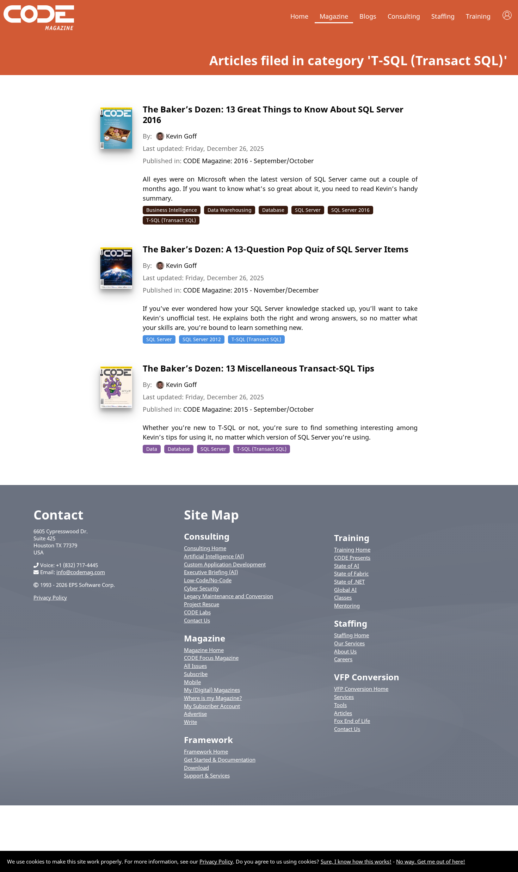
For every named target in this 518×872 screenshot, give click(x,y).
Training (478, 16)
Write (190, 721)
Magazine (334, 16)
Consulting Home (205, 548)
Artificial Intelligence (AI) (214, 556)
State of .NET (349, 581)
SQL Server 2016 (350, 210)
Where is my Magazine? (213, 697)
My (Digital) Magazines (212, 689)
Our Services (349, 643)
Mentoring (347, 605)
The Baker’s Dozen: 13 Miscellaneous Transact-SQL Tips (258, 368)
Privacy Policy (50, 597)
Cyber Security (201, 588)
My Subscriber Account (212, 706)
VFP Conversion (366, 677)
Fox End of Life (352, 720)
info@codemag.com (80, 572)
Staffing (443, 16)
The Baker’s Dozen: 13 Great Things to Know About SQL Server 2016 (273, 114)
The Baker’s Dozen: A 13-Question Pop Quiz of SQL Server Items (275, 249)
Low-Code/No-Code (208, 580)
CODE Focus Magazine (211, 657)
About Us (345, 651)
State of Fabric (351, 573)
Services (344, 696)
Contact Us (197, 620)
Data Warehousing (230, 210)
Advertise (195, 713)
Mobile (192, 682)
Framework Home (206, 751)
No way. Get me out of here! (430, 861)
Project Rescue (201, 604)
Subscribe (196, 673)
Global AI (345, 589)
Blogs (367, 16)
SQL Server (308, 210)
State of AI (346, 565)
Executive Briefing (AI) (211, 572)
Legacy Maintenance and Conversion (228, 596)
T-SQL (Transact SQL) (171, 220)
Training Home (352, 549)
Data (151, 449)
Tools (340, 704)
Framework (208, 739)
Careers (343, 659)
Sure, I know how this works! (356, 861)
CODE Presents (352, 557)
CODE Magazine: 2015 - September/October (248, 409)
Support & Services (207, 775)
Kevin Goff (181, 136)
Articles (343, 713)
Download (196, 767)
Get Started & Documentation (219, 759)
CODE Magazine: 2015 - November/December (251, 290)
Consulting (404, 16)
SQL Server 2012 (202, 339)
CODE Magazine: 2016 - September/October (248, 160)
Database (273, 210)
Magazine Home (204, 649)
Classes (343, 597)
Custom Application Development (225, 564)
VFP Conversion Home (361, 688)
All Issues (195, 665)
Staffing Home (351, 635)
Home (299, 16)
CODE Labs (197, 612)
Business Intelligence (171, 210)
